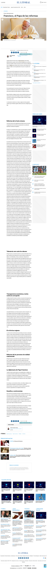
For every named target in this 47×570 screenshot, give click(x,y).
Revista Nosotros (8, 555)
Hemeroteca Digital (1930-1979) (6, 560)
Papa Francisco (21, 60)
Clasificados (13, 555)
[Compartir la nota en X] (14, 52)
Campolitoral (2, 555)
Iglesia (11, 65)
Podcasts (21, 555)
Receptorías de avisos (15, 560)
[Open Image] (2, 19)
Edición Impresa (9, 433)
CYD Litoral (17, 555)
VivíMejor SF (31, 555)
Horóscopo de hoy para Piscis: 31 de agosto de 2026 (39, 70)
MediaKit (23, 562)
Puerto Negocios (36, 555)
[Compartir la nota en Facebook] (12, 52)
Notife (41, 555)
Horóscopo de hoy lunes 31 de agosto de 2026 (40, 66)
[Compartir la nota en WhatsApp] (16, 52)
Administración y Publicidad (23, 560)
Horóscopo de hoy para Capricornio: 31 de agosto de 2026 (40, 77)
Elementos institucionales (33, 560)
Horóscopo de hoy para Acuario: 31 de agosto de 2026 (39, 73)
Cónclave (23, 433)
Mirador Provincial (26, 555)
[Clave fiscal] (45, 567)
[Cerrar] (31, 54)
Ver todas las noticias (36, 82)
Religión (20, 433)
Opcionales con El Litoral (42, 560)
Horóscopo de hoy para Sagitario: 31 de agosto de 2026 (40, 80)
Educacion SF (44, 555)
